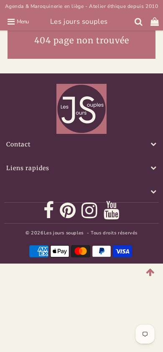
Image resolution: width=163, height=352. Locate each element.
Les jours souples (79, 21)
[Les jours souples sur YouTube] (112, 213)
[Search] (138, 21)
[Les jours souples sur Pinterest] (68, 213)
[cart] (155, 21)
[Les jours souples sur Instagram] (89, 213)
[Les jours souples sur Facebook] (48, 213)
